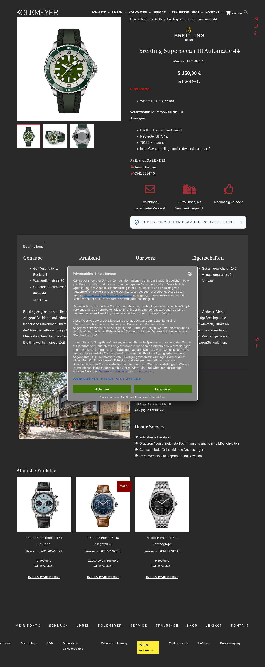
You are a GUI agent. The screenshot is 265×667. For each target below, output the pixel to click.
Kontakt (240, 625)
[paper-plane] (256, 19)
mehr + (40, 300)
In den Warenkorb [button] (44, 577)
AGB (50, 643)
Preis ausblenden (148, 160)
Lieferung (204, 643)
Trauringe (167, 625)
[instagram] (257, 340)
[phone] (256, 26)
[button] (245, 12)
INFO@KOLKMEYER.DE (153, 404)
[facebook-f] (257, 346)
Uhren (83, 625)
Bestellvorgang (230, 643)
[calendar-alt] (256, 33)
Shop (192, 625)
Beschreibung (33, 246)
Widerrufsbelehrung (114, 643)
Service (138, 625)
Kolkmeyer (110, 625)
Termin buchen (145, 167)
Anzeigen (137, 118)
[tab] (33, 246)
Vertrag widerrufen (146, 647)
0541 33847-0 (144, 173)
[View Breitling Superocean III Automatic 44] (28, 136)
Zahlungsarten (178, 643)
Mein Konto (28, 625)
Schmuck (58, 625)
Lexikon (214, 625)
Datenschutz (28, 643)
